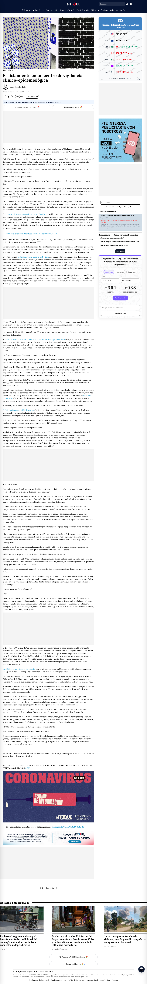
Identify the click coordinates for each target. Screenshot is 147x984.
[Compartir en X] (12, 96)
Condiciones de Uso (58, 980)
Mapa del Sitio (105, 980)
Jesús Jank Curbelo (18, 87)
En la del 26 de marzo (18, 410)
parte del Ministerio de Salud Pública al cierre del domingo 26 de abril (35, 339)
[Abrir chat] (141, 969)
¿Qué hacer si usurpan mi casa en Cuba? (114, 245)
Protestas (27, 10)
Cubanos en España (117, 10)
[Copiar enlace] (21, 96)
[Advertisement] (48, 127)
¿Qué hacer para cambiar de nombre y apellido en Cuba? (120, 242)
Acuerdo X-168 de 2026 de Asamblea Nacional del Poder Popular (119, 221)
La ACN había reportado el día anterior (19, 669)
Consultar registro (120, 313)
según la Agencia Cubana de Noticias (33, 257)
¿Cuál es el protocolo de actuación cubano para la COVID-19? (32, 234)
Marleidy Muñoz (110, 946)
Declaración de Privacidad (39, 980)
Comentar (32, 96)
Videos (93, 10)
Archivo (115, 980)
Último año (120, 272)
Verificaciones (103, 10)
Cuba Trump (39, 10)
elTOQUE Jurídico (82, 10)
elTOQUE (3, 949)
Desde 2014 (109, 272)
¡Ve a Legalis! (120, 251)
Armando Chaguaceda (60, 949)
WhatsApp (49, 102)
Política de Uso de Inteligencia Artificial (83, 980)
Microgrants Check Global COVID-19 (68, 827)
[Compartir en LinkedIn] (16, 96)
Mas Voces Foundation (44, 972)
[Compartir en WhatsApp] (4, 96)
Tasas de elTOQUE (67, 10)
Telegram (58, 102)
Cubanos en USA (52, 10)
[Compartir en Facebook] (8, 96)
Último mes (132, 272)
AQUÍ (27, 768)
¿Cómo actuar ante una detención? (112, 238)
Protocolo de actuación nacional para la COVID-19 (26, 214)
